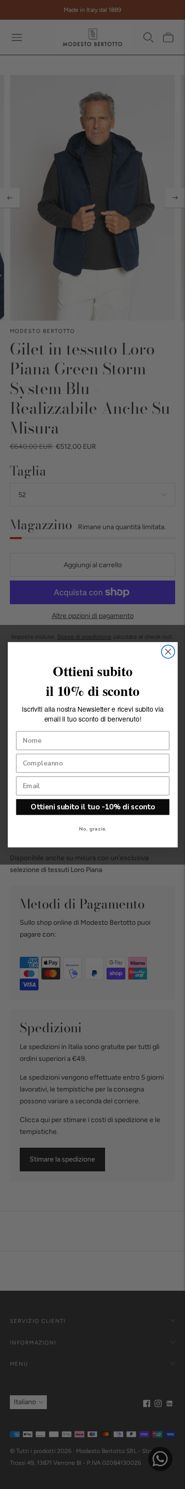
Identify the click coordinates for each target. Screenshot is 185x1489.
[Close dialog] (168, 651)
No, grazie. (93, 829)
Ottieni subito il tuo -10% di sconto (92, 806)
